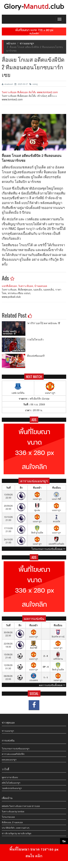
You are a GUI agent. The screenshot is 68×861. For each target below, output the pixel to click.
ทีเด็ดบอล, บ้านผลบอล (12, 822)
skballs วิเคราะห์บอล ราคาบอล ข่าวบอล (21, 805)
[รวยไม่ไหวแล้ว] (14, 345)
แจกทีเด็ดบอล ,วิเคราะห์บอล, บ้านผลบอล (24, 286)
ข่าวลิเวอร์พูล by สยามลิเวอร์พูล (16, 833)
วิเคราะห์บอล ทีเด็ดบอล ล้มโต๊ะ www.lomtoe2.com (30, 92)
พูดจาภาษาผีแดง (10, 777)
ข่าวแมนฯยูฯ (27, 43)
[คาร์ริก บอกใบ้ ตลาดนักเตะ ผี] (14, 328)
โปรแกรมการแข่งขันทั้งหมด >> (48, 549)
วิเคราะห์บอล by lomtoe (13, 811)
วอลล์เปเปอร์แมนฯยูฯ (12, 788)
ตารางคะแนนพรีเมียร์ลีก (13, 753)
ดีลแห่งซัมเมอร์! (35, 355)
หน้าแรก (11, 43)
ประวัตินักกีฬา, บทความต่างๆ (15, 827)
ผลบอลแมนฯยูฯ (9, 759)
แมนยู (35, 83)
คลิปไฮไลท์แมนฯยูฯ (11, 782)
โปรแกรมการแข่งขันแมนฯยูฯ (15, 748)
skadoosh (9, 83)
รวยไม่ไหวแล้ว (35, 339)
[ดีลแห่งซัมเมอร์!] (14, 361)
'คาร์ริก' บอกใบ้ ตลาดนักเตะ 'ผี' (43, 323)
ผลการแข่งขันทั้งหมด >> (52, 685)
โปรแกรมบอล (8, 816)
